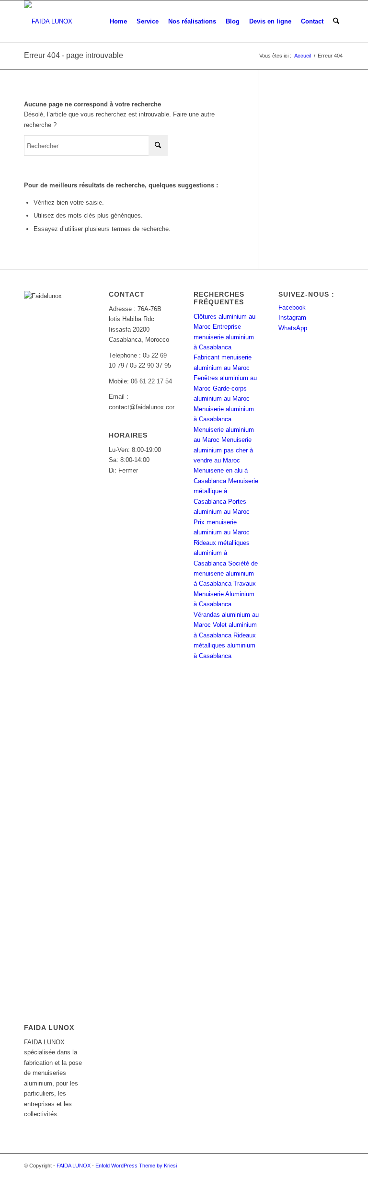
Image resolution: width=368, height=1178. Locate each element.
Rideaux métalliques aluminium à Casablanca (222, 553)
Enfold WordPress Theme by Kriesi (136, 1165)
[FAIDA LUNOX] (48, 21)
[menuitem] (118, 21)
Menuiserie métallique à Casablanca (226, 491)
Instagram (292, 317)
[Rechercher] (336, 21)
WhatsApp (292, 328)
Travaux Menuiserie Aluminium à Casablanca (225, 594)
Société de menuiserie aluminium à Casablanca (226, 574)
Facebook (292, 307)
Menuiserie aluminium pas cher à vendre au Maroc (223, 450)
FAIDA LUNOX (74, 1165)
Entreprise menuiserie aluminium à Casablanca (224, 337)
